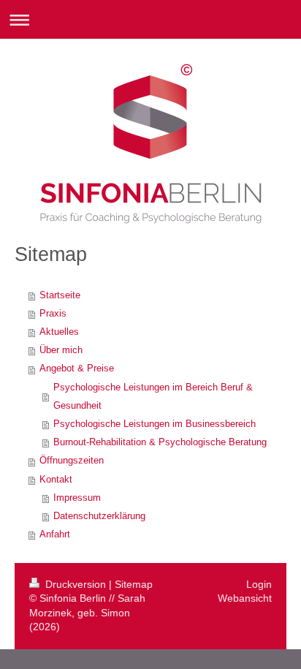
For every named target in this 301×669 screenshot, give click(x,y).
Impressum (77, 498)
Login (259, 584)
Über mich (61, 350)
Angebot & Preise (76, 368)
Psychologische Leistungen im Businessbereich (154, 424)
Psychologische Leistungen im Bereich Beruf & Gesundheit (153, 396)
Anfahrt (54, 534)
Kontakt (55, 480)
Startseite (59, 295)
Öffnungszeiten (71, 461)
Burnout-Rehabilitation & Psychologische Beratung (160, 442)
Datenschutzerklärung (99, 516)
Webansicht (245, 598)
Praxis (52, 314)
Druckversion (75, 584)
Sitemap (134, 584)
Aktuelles (59, 332)
